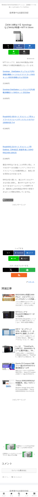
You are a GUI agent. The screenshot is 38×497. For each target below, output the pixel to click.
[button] (24, 52)
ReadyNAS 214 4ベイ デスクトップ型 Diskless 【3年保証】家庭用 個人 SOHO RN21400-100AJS (18, 150)
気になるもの (9, 200)
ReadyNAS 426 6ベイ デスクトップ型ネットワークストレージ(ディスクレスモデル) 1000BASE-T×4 (19, 120)
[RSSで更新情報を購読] (19, 275)
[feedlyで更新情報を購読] (27, 270)
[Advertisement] (19, 225)
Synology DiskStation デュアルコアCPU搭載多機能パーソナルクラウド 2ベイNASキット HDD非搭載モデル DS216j (19, 74)
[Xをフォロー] (11, 270)
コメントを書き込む (19, 470)
